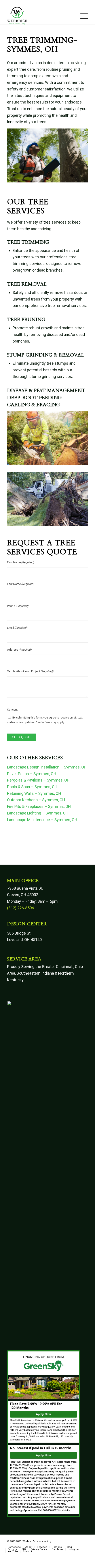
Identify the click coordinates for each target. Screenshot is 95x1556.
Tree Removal (27, 284)
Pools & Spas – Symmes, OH (32, 786)
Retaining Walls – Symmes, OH (34, 793)
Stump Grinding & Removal (45, 355)
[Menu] (82, 16)
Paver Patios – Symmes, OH (31, 773)
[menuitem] (82, 16)
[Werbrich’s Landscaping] (39, 16)
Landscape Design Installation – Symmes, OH (47, 767)
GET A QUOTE (21, 737)
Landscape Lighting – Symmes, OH (37, 813)
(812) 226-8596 (20, 908)
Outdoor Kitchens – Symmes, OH (36, 799)
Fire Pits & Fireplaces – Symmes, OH (39, 806)
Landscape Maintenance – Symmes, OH (42, 819)
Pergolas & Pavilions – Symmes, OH (38, 780)
